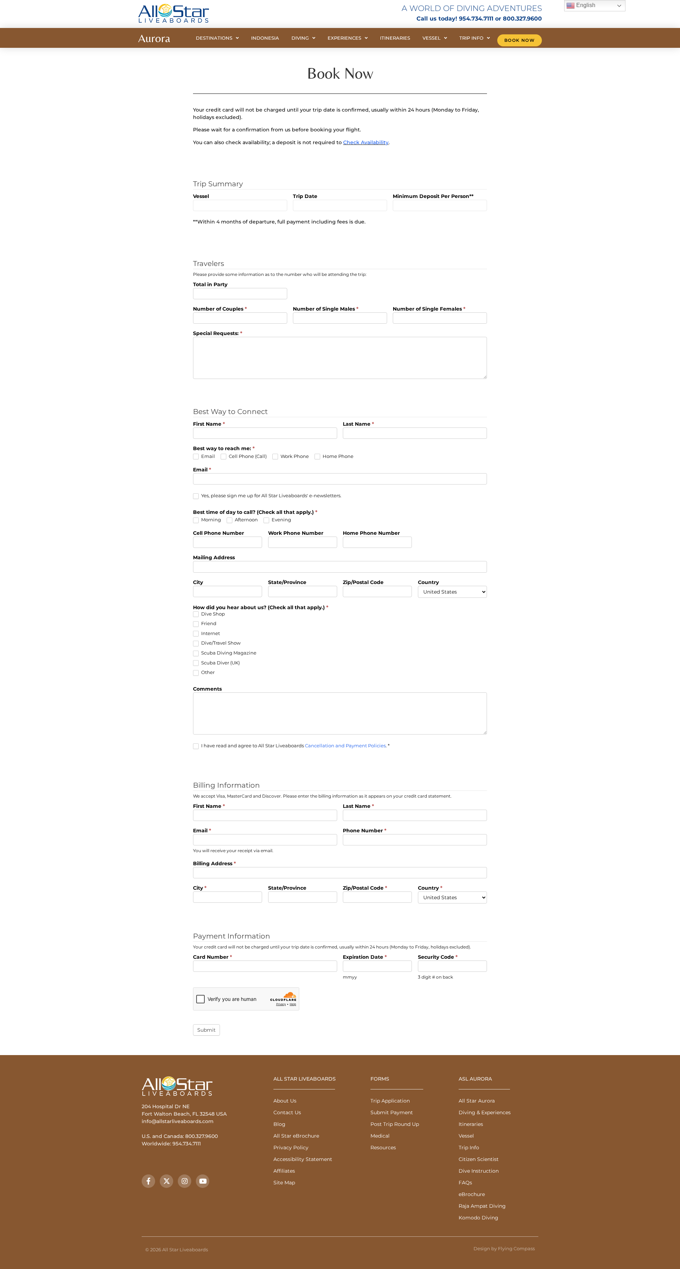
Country (428, 582)
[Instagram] (184, 1181)
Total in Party (210, 285)
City (198, 582)
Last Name (358, 424)
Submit (206, 1030)
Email (207, 456)
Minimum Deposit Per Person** (433, 196)
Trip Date (305, 196)
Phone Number (364, 831)
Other (207, 672)
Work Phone (294, 456)
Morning (210, 519)
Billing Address (214, 864)
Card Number (212, 957)
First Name (209, 424)
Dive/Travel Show (220, 643)
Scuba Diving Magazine (228, 653)
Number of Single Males (325, 309)
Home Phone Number (371, 533)
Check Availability (366, 142)
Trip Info (471, 38)
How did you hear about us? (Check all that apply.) (260, 608)
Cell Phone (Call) (247, 456)
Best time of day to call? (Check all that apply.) (255, 512)
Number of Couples (220, 309)
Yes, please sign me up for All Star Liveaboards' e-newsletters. (270, 495)
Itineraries (395, 38)
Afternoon (246, 519)
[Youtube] (202, 1181)
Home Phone (337, 456)
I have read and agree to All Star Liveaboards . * (295, 745)
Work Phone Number (295, 533)
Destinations (214, 38)
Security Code (438, 957)
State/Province (287, 582)
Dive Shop (212, 614)
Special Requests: (217, 333)
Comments (207, 689)
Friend (208, 623)
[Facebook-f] (148, 1181)
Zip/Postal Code (363, 582)
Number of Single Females (429, 309)
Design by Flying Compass (504, 1248)
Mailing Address (214, 558)
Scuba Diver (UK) (220, 662)
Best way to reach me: (224, 449)
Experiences (344, 38)
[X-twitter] (166, 1181)
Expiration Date (365, 957)
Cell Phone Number (218, 533)
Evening (281, 519)
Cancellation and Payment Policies (345, 745)
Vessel (432, 38)
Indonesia (265, 38)
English (585, 5)
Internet (210, 633)
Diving (300, 38)
